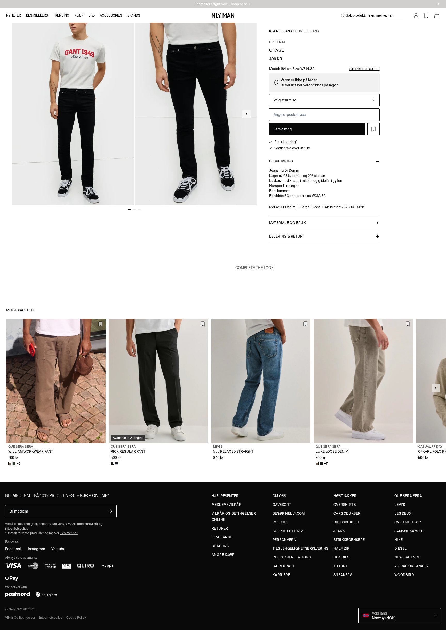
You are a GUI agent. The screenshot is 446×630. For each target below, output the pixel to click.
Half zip (341, 548)
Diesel (400, 548)
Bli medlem (19, 511)
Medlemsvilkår (226, 504)
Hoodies (341, 557)
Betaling (220, 546)
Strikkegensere (349, 540)
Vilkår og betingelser (20, 617)
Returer (220, 528)
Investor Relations (292, 557)
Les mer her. (69, 533)
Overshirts (344, 504)
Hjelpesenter (225, 496)
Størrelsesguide (364, 69)
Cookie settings (288, 531)
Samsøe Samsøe (409, 531)
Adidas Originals (411, 566)
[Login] (416, 15)
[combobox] (324, 100)
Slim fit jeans (307, 31)
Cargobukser (346, 513)
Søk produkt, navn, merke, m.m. (370, 15)
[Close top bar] (438, 4)
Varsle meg (282, 129)
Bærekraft (284, 566)
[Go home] (223, 15)
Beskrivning (281, 161)
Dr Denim (277, 42)
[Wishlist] (426, 15)
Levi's (399, 504)
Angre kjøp (223, 555)
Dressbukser (346, 522)
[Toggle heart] (373, 129)
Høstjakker (344, 496)
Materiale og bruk (287, 222)
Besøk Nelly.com (289, 513)
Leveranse (222, 537)
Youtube (58, 549)
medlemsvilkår (87, 524)
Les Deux (402, 513)
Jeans (287, 31)
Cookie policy (76, 617)
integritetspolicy (16, 528)
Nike (398, 540)
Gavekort (282, 504)
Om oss (279, 496)
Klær (273, 31)
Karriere (281, 575)
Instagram (36, 549)
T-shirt (340, 566)
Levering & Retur (286, 236)
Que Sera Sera (408, 496)
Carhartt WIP (407, 522)
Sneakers (342, 575)
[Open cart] (437, 15)
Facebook (13, 549)
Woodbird (404, 575)
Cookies (280, 522)
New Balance (407, 557)
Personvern (284, 540)
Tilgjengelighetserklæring (301, 548)
